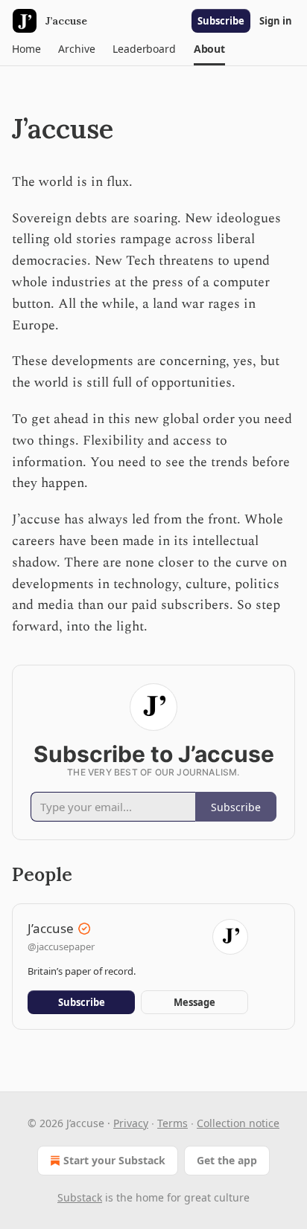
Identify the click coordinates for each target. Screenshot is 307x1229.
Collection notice (238, 1123)
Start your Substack (114, 1160)
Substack (79, 1197)
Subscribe (220, 21)
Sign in (275, 21)
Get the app (227, 1160)
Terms (172, 1123)
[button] (26, 49)
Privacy (130, 1123)
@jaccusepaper (61, 946)
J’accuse (51, 928)
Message (194, 1002)
